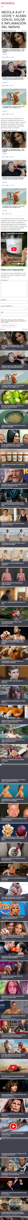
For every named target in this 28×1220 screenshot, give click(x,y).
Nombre (4, 299)
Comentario (5, 280)
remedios (8, 3)
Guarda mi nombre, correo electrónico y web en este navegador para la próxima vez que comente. (14, 321)
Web (2, 312)
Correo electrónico (7, 306)
